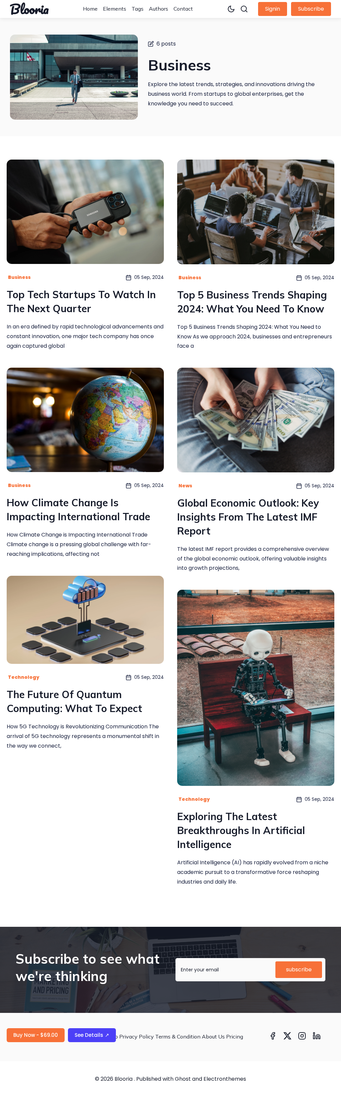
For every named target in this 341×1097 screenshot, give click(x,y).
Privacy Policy (136, 1036)
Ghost (183, 1079)
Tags (138, 8)
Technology (23, 677)
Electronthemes (224, 1079)
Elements (114, 8)
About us (213, 1036)
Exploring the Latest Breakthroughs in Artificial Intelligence (241, 830)
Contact (183, 8)
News (185, 485)
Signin (272, 9)
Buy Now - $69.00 (35, 1035)
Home (90, 8)
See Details (92, 1035)
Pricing (234, 1036)
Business (19, 277)
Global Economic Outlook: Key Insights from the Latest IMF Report (248, 517)
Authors (158, 8)
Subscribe (311, 9)
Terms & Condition (177, 1036)
